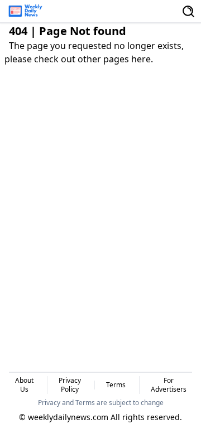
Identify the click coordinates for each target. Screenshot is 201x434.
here (141, 59)
